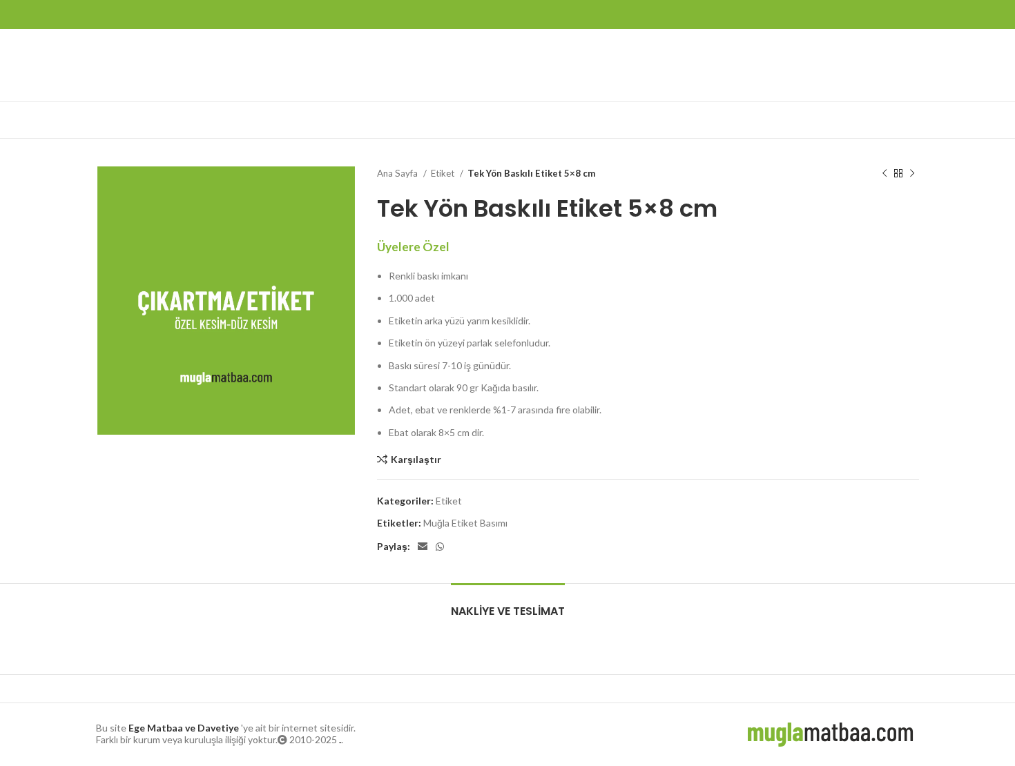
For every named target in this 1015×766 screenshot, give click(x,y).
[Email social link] (423, 547)
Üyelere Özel (413, 246)
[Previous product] (884, 174)
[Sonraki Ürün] (912, 174)
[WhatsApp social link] (440, 547)
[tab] (508, 604)
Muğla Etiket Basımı (465, 523)
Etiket (443, 173)
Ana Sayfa (398, 173)
